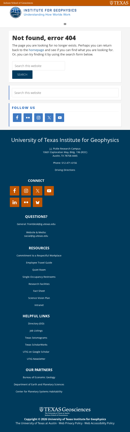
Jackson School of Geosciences (18, 3)
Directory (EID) (36, 323)
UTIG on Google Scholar (36, 351)
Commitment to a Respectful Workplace (39, 255)
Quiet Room (39, 269)
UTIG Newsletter (36, 358)
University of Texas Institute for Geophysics (65, 139)
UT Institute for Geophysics (44, 13)
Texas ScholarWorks (36, 344)
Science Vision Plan (39, 298)
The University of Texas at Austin (36, 423)
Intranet (39, 305)
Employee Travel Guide (39, 262)
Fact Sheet (39, 290)
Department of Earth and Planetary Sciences (39, 384)
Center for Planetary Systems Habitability (39, 391)
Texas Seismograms (36, 337)
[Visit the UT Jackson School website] (65, 415)
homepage (36, 50)
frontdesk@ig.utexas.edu (41, 224)
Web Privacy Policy (70, 423)
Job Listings (36, 330)
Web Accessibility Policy (99, 423)
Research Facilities (39, 284)
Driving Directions (65, 170)
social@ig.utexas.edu (36, 235)
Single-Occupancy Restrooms (39, 276)
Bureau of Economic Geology (39, 377)
